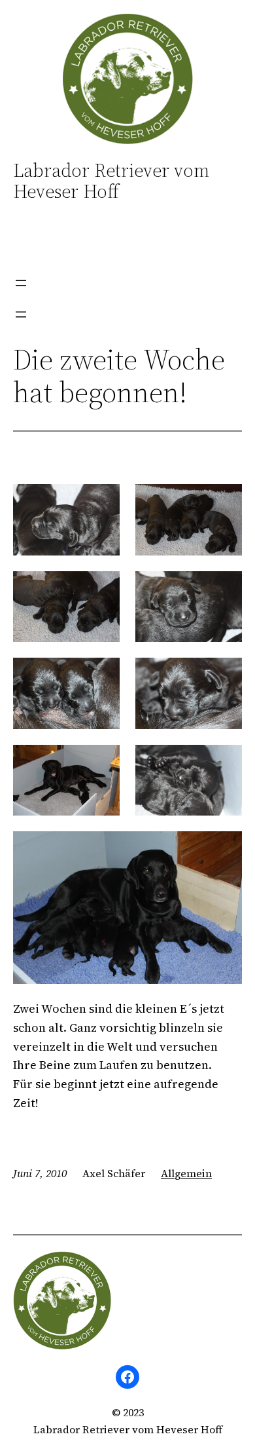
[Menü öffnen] (21, 283)
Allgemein (186, 1173)
